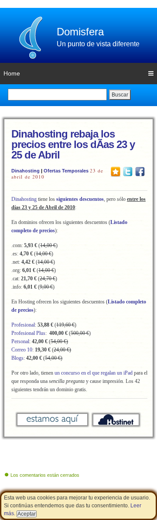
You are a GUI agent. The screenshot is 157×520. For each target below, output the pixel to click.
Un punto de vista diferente (98, 44)
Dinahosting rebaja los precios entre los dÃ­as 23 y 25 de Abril (73, 144)
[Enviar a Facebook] (140, 171)
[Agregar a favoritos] (115, 171)
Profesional (23, 325)
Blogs (17, 358)
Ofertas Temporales (66, 170)
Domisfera (80, 32)
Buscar (120, 95)
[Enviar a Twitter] (128, 171)
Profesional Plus (28, 333)
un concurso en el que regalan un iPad (94, 373)
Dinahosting (25, 170)
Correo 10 (21, 350)
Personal (20, 341)
